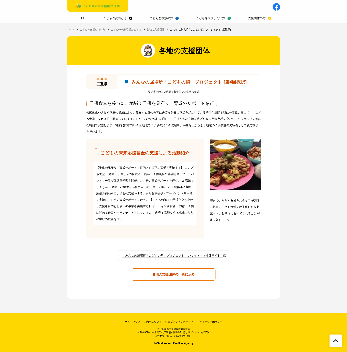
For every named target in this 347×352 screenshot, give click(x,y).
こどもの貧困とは (115, 18)
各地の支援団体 (155, 29)
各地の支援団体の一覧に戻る (173, 274)
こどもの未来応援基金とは (126, 29)
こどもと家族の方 (161, 18)
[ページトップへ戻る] (336, 341)
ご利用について (153, 321)
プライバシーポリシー (209, 321)
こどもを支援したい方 (210, 18)
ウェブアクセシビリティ (179, 321)
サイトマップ (132, 321)
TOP (82, 18)
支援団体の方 (257, 18)
